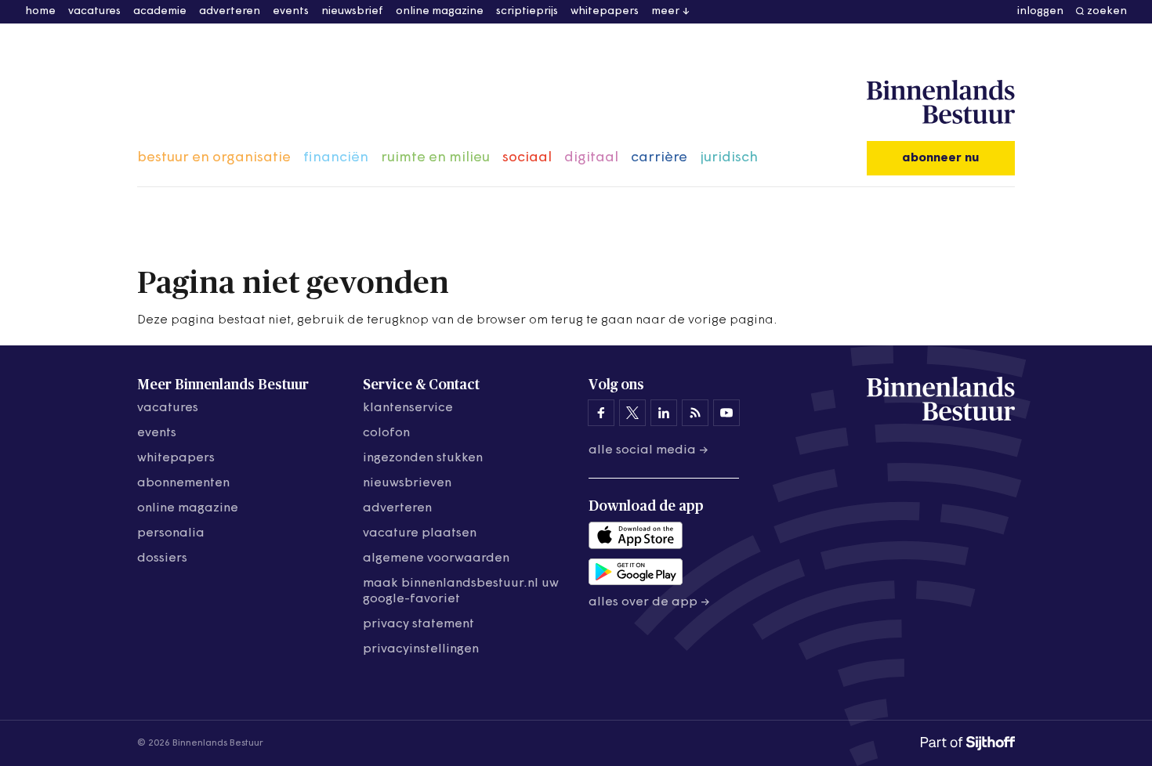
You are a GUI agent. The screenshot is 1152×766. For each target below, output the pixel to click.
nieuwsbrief (352, 11)
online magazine (440, 11)
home (40, 11)
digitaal (591, 158)
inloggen (1040, 11)
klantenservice (408, 408)
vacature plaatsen (419, 533)
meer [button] (665, 11)
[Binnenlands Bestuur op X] (632, 412)
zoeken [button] (1107, 11)
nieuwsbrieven (407, 483)
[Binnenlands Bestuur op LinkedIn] (663, 412)
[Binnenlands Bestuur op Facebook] (601, 412)
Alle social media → (648, 450)
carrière (659, 158)
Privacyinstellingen (421, 649)
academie (160, 11)
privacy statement (418, 624)
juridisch (729, 158)
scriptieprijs (527, 11)
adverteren (229, 11)
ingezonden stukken (423, 458)
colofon (386, 433)
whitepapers (605, 11)
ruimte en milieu (435, 158)
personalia (171, 533)
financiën (335, 158)
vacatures (94, 11)
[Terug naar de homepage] (941, 102)
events (291, 11)
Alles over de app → (649, 602)
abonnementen (183, 483)
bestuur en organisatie (214, 158)
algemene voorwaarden (436, 558)
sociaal (527, 158)
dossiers (162, 558)
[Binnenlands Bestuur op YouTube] (726, 412)
